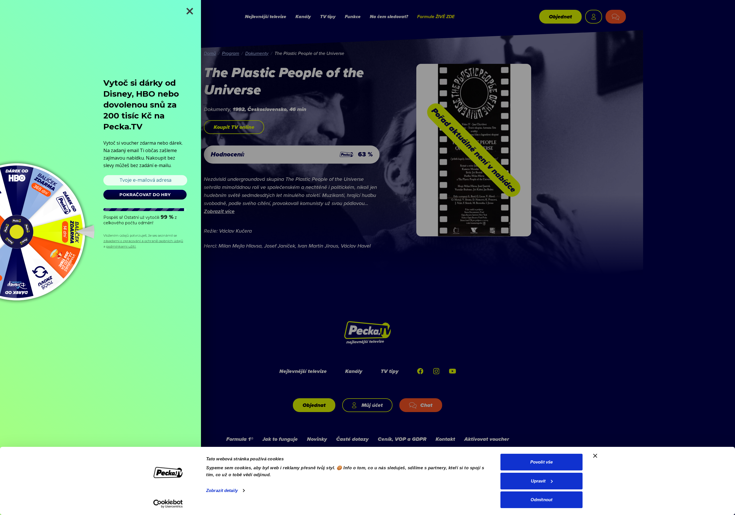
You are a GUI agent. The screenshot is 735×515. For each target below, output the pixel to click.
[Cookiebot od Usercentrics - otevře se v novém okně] (168, 503)
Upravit (538, 480)
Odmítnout (541, 499)
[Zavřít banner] (595, 456)
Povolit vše (541, 462)
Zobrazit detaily (222, 490)
